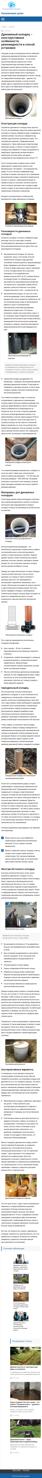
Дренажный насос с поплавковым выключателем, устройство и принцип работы (20, 1326)
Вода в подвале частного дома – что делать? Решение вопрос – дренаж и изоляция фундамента (24, 1404)
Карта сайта (17, 1470)
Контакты (26, 1470)
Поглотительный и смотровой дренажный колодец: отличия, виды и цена (20, 1305)
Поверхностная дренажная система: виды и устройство (19, 1287)
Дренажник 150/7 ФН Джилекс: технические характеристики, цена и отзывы (20, 1268)
